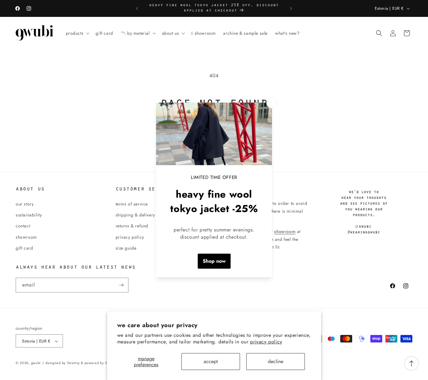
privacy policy (266, 341)
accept (211, 361)
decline (275, 361)
